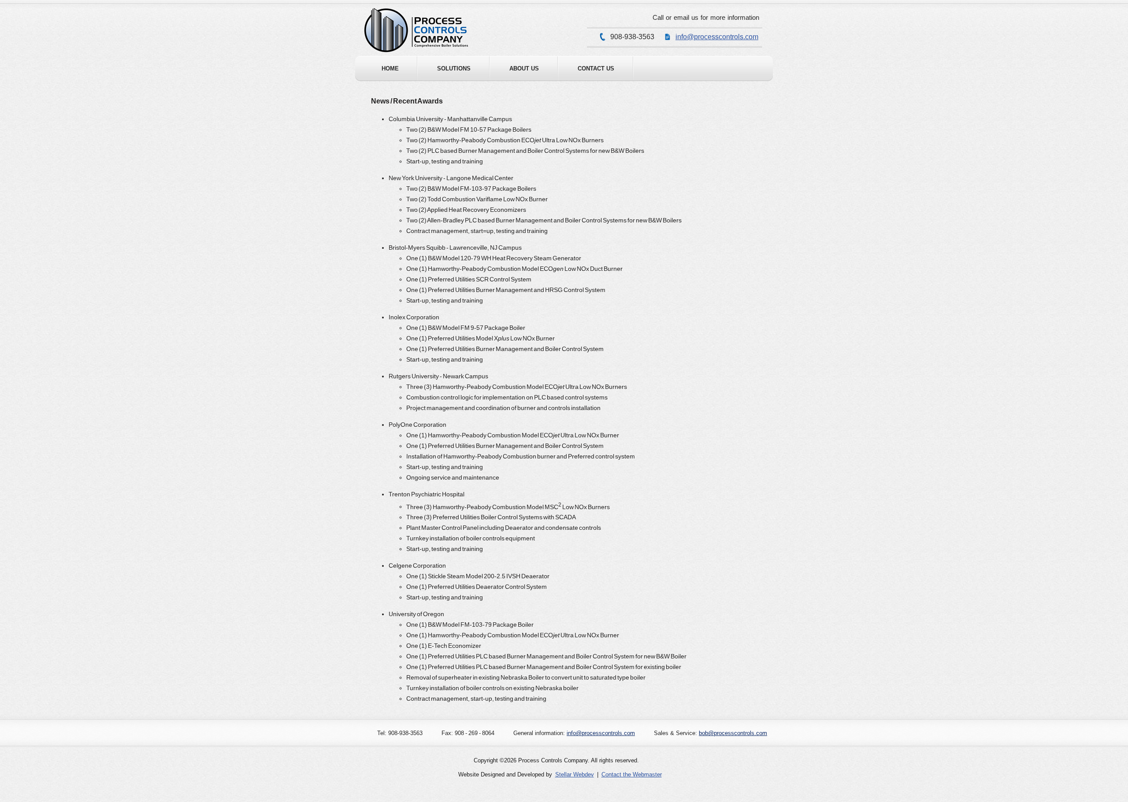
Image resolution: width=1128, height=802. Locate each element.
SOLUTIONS (454, 68)
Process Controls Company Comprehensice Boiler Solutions (416, 30)
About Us (524, 68)
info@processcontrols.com (716, 37)
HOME (390, 68)
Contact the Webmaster (631, 774)
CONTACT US (596, 68)
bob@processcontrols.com (733, 733)
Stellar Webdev (574, 774)
